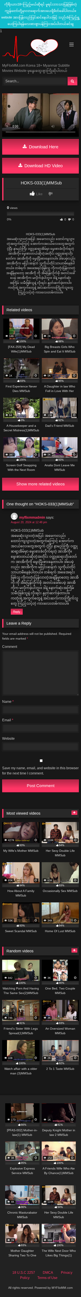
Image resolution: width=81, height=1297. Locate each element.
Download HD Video (43, 165)
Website (8, 738)
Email (7, 720)
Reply (16, 611)
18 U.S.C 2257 (23, 1272)
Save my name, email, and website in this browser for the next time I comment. (40, 770)
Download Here (43, 146)
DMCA (48, 1272)
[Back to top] (67, 1285)
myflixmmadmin (32, 517)
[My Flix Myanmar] (33, 49)
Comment (9, 646)
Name (8, 701)
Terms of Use (47, 1278)
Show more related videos (40, 484)
